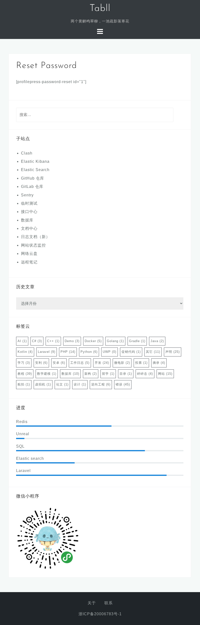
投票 (141, 363)
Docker (93, 341)
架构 (90, 373)
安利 (41, 363)
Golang (115, 341)
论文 (62, 384)
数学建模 (46, 373)
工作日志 (80, 363)
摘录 (159, 363)
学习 (24, 363)
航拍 (24, 384)
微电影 (122, 363)
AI (22, 341)
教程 (25, 373)
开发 (102, 363)
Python (89, 352)
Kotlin (25, 352)
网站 (165, 373)
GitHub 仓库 (32, 178)
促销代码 (131, 352)
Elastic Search (35, 170)
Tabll (100, 8)
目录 (126, 373)
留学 (108, 373)
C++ (53, 341)
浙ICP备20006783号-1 (100, 614)
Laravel (46, 352)
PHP (67, 352)
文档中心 (29, 228)
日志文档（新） (35, 237)
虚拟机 (43, 384)
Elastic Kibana (35, 161)
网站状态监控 (33, 245)
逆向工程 (100, 384)
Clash (26, 153)
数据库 (27, 220)
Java (157, 341)
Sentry (27, 195)
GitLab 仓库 (32, 186)
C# (37, 341)
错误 (123, 384)
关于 (92, 603)
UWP (109, 352)
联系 (108, 603)
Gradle (137, 341)
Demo (72, 341)
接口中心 (29, 212)
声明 (172, 352)
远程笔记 (29, 262)
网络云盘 (29, 253)
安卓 (59, 363)
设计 (80, 384)
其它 (153, 352)
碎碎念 (145, 373)
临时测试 (29, 203)
